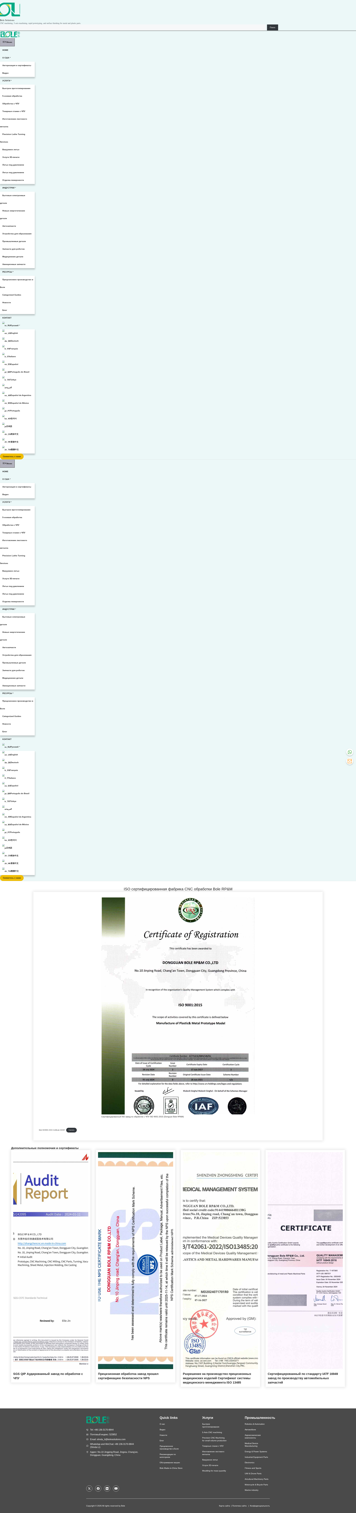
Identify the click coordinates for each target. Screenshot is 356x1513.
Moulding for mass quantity (214, 1471)
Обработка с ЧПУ (10, 103)
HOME (5, 50)
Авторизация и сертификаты (16, 65)
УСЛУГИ (6, 81)
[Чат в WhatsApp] (349, 752)
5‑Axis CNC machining (212, 1432)
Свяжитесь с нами (12, 456)
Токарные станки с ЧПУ (13, 111)
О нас (162, 1424)
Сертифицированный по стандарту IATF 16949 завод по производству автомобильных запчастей (303, 1378)
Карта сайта (225, 1506)
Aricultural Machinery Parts (256, 1479)
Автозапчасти (9, 226)
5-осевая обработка (12, 96)
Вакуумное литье (10, 149)
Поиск (272, 27)
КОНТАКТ (7, 318)
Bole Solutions (7, 20)
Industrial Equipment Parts (256, 1457)
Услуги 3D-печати (10, 157)
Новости (6, 302)
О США (5, 58)
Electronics (249, 1462)
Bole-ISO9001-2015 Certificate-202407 (52, 1130)
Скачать (71, 1130)
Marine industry (251, 1490)
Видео (5, 73)
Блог (4, 310)
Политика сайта (239, 1506)
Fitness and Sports (253, 1468)
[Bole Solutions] (10, 34)
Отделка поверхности (13, 180)
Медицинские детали (12, 256)
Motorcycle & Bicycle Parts (256, 1485)
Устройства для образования (16, 234)
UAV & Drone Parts (253, 1473)
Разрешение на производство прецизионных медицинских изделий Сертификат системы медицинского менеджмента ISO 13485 (217, 1378)
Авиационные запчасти (13, 264)
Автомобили (250, 1429)
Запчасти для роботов (13, 249)
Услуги (207, 1418)
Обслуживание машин (170, 1462)
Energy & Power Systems (256, 1451)
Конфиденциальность (260, 1506)
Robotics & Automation (255, 1424)
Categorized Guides (11, 295)
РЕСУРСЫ (7, 272)
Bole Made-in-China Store (171, 1468)
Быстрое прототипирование (16, 88)
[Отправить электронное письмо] (349, 761)
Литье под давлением (13, 165)
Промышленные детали (14, 241)
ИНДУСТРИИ (8, 188)
